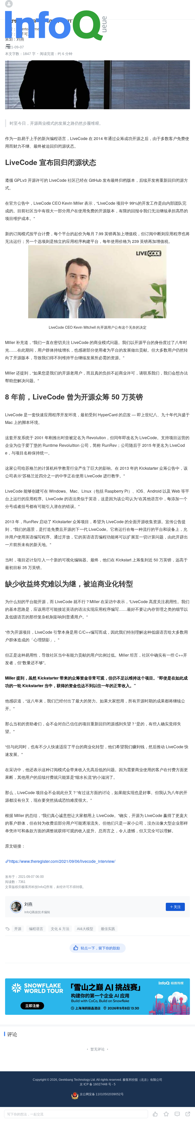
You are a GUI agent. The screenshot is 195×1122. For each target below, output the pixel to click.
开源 (17, 929)
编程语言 (36, 929)
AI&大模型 (85, 929)
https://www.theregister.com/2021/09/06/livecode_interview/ (62, 861)
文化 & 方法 (60, 929)
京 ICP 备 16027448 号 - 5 (98, 1084)
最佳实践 (108, 929)
